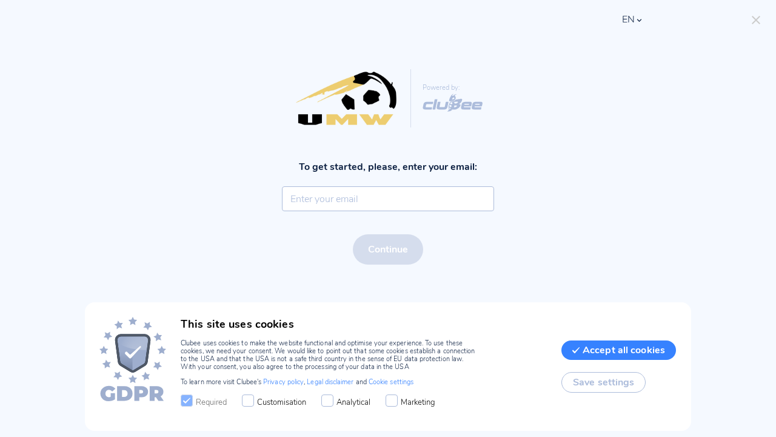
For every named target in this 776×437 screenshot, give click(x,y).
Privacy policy (283, 382)
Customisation (281, 402)
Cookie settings (391, 382)
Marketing (418, 402)
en (628, 19)
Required (211, 402)
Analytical (353, 402)
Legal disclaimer (330, 382)
